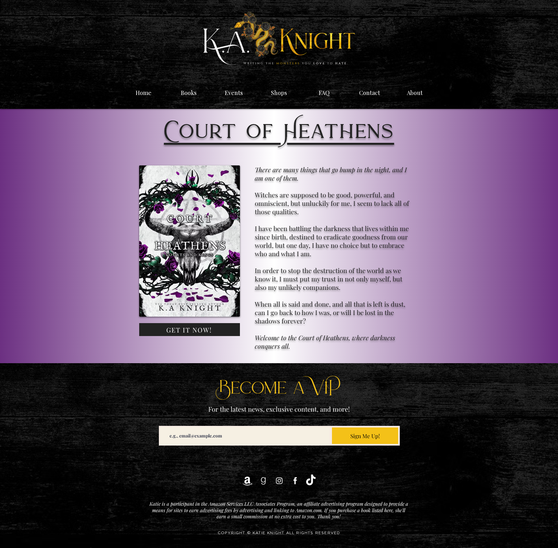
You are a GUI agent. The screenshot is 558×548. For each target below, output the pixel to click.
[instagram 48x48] (279, 480)
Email (165, 421)
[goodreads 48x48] (263, 480)
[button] (233, 90)
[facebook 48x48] (295, 480)
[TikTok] (311, 480)
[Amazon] (247, 480)
